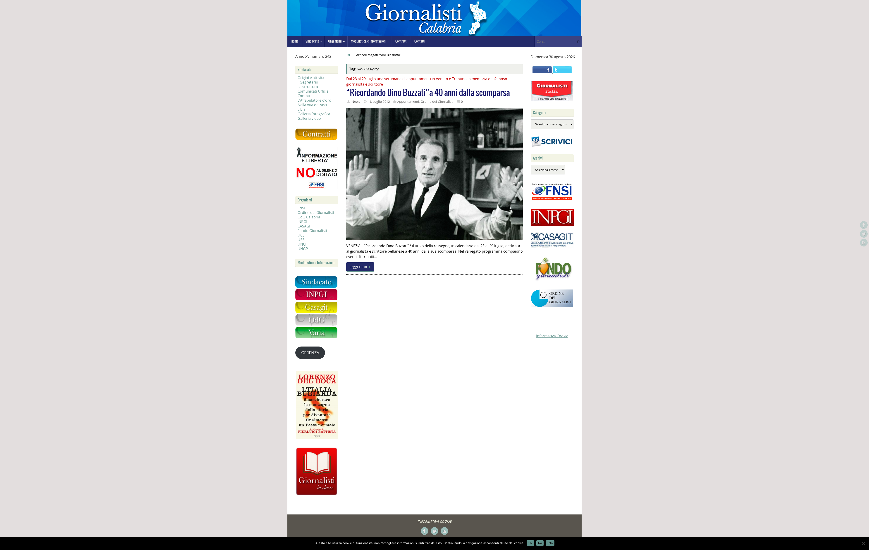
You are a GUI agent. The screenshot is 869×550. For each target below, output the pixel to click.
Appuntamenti (408, 101)
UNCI (302, 244)
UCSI (302, 235)
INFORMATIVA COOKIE (434, 521)
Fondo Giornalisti (312, 230)
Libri (301, 109)
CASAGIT (305, 226)
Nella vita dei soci (312, 104)
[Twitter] (864, 234)
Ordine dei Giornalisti (437, 101)
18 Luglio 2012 (379, 101)
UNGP (303, 248)
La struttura (308, 86)
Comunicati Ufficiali (314, 91)
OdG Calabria (309, 217)
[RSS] (864, 242)
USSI (301, 239)
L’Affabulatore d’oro (314, 100)
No (540, 543)
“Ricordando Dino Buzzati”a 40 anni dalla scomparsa (428, 93)
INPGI (302, 221)
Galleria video (309, 118)
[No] (863, 543)
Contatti (304, 95)
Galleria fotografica (314, 113)
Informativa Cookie (552, 335)
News (356, 101)
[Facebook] (864, 225)
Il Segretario (308, 82)
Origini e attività (311, 77)
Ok (530, 543)
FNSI (301, 208)
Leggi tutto (358, 267)
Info (550, 543)
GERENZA (310, 352)
